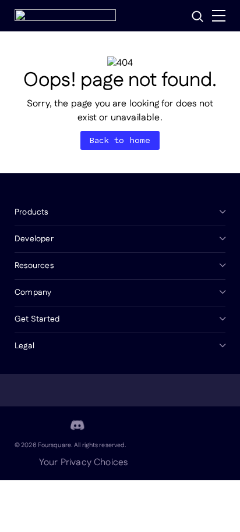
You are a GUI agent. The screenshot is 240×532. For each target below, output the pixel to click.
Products (31, 212)
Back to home (120, 140)
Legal (24, 346)
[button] (197, 16)
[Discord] (77, 425)
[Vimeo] (105, 425)
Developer (34, 239)
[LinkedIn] (22, 425)
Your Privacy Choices (83, 462)
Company (33, 292)
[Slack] (133, 425)
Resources (34, 266)
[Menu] (218, 15)
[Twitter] (50, 425)
